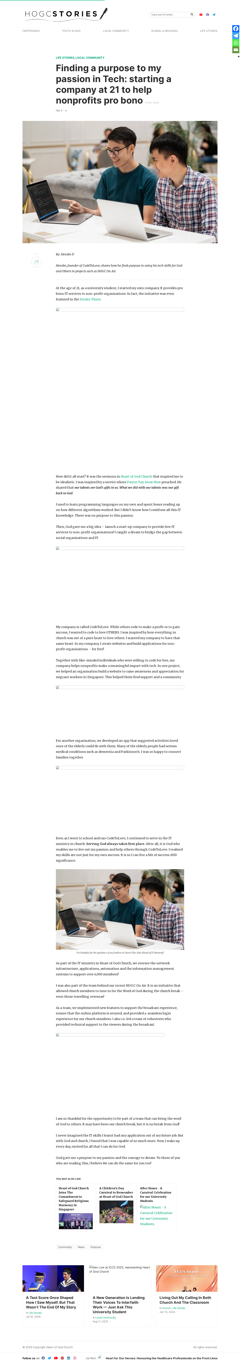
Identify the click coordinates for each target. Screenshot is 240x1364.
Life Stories (209, 31)
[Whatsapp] (235, 42)
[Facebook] (235, 28)
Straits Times (90, 299)
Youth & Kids (71, 31)
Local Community (116, 31)
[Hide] (238, 56)
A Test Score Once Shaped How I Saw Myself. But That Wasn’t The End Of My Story (51, 1302)
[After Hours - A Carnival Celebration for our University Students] (157, 1216)
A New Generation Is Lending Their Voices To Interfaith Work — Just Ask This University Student (119, 1304)
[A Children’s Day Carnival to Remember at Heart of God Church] (116, 1212)
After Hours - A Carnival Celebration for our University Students (155, 1194)
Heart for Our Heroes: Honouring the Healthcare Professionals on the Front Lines (162, 1358)
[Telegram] (235, 35)
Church (166, 1308)
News (81, 1247)
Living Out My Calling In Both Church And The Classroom (185, 1300)
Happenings (31, 31)
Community (65, 1247)
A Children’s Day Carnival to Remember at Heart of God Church (116, 1192)
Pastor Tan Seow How (144, 482)
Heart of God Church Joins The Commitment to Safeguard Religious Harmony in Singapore (74, 1198)
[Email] (235, 49)
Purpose (95, 1247)
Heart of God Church (136, 476)
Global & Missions (164, 31)
